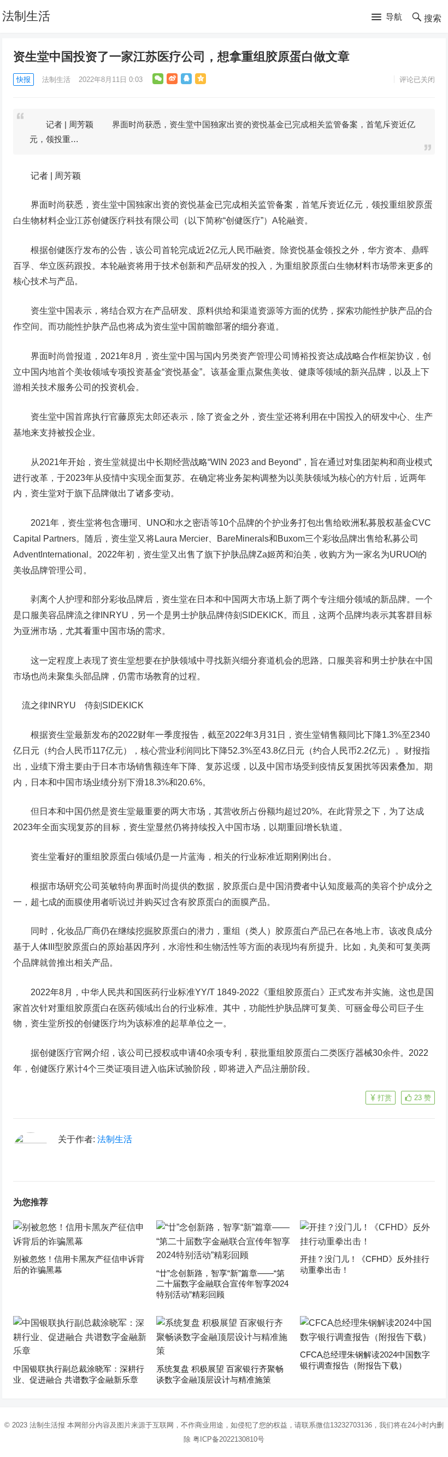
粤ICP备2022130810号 (228, 1439)
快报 (23, 79)
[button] (387, 17)
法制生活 (26, 16)
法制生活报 (47, 1425)
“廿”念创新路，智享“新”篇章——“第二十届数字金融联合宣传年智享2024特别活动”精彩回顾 (222, 1283)
